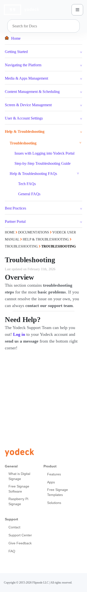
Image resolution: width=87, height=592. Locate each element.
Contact (14, 527)
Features (54, 474)
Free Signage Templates (57, 492)
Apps (51, 482)
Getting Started (16, 52)
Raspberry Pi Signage (18, 501)
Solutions (54, 503)
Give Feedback (20, 543)
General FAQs (29, 194)
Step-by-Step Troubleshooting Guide (42, 163)
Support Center (20, 535)
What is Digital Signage (19, 476)
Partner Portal (15, 221)
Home (16, 38)
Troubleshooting (23, 143)
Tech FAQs (27, 184)
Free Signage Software (18, 488)
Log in (19, 334)
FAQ (11, 551)
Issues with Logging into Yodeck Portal (44, 153)
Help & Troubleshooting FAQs (33, 174)
